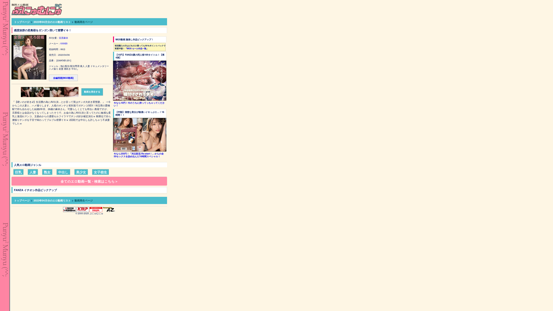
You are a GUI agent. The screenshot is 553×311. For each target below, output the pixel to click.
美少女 (81, 172)
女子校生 (100, 172)
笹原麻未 (63, 37)
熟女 (47, 172)
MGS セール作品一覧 (136, 48)
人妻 (33, 172)
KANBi (64, 43)
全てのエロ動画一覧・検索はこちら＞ (89, 181)
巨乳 (18, 172)
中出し (63, 172)
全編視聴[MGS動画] (63, 77)
